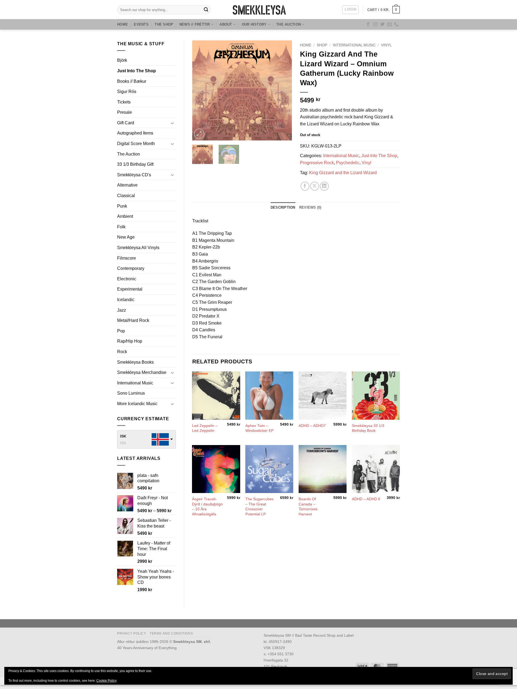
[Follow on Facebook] (368, 24)
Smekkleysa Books (135, 362)
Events (141, 24)
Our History (254, 24)
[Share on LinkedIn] (324, 186)
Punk (122, 206)
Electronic (126, 279)
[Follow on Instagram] (375, 24)
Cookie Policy (106, 681)
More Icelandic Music (137, 403)
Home (122, 24)
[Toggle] (172, 123)
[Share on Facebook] (305, 186)
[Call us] (396, 24)
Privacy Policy (131, 633)
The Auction (288, 24)
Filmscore (126, 258)
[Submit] (206, 9)
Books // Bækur (131, 81)
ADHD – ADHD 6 (366, 499)
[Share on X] (314, 186)
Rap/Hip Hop (129, 341)
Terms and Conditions (171, 633)
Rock (122, 351)
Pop (121, 331)
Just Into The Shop (136, 70)
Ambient (125, 216)
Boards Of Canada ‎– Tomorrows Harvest (308, 506)
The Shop (164, 24)
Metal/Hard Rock (133, 320)
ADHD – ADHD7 (312, 425)
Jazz (121, 310)
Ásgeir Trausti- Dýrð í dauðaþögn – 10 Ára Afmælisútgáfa (207, 506)
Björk (122, 60)
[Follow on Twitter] (382, 24)
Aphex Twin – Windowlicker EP (259, 428)
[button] (350, 9)
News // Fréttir (194, 24)
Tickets (124, 102)
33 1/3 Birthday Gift (135, 164)
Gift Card (125, 122)
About (225, 24)
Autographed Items (135, 133)
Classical (126, 195)
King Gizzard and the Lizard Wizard (343, 172)
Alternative (127, 185)
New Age (126, 237)
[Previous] (201, 90)
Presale (124, 112)
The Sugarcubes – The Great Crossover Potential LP (259, 506)
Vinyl (386, 45)
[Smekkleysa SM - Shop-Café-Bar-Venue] (258, 9)
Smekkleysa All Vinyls (138, 247)
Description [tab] (283, 207)
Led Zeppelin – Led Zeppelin (205, 428)
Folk (121, 227)
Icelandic (125, 299)
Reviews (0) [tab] (310, 207)
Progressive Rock (317, 162)
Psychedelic (347, 162)
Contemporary (130, 268)
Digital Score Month (136, 143)
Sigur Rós (126, 91)
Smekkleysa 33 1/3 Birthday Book (368, 428)
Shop (322, 45)
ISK (123, 436)
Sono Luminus (131, 393)
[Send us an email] (389, 24)
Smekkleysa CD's (134, 175)
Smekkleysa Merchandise (141, 372)
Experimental (129, 289)
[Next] (283, 90)
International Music (135, 383)
